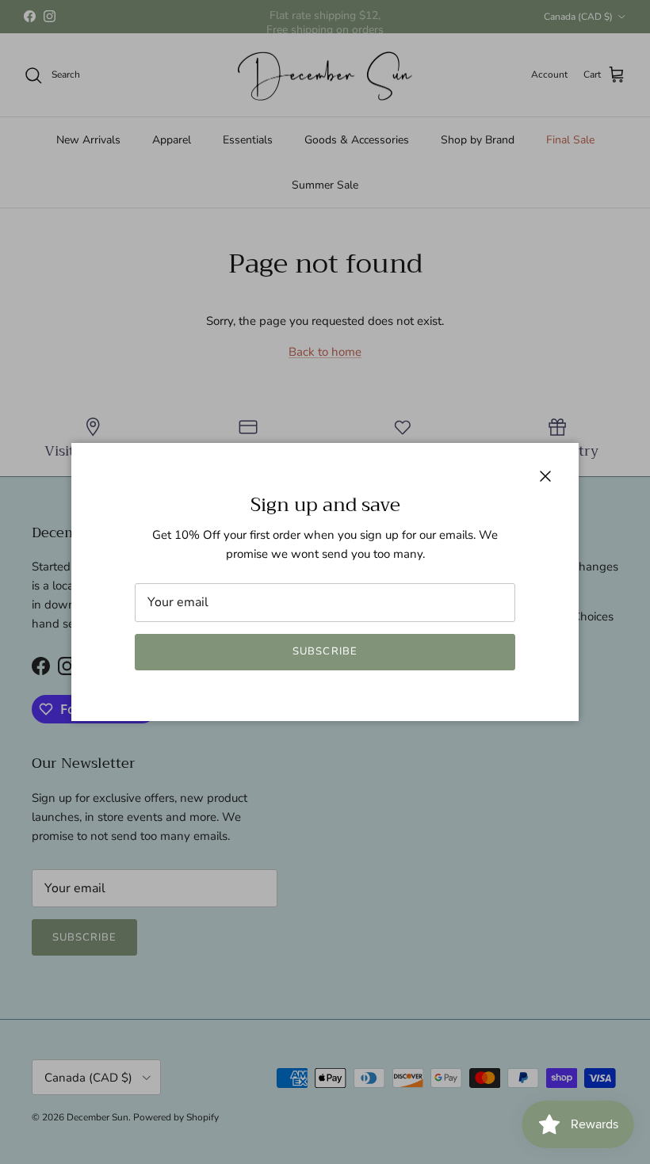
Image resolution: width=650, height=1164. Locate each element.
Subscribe (324, 651)
